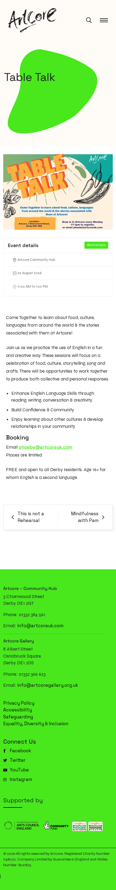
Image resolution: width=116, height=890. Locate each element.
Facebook (20, 751)
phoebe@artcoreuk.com (46, 447)
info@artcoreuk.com (40, 626)
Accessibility (17, 710)
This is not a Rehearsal (31, 517)
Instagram (20, 779)
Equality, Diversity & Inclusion (35, 724)
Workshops (96, 245)
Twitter (17, 760)
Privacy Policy (18, 703)
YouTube (19, 770)
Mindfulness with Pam (84, 517)
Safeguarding (18, 717)
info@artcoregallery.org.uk (47, 685)
